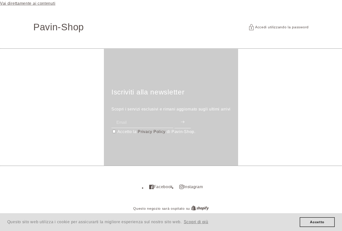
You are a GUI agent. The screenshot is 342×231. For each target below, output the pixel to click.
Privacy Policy (151, 132)
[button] (279, 27)
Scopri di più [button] (196, 222)
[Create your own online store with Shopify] (200, 208)
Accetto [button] (317, 222)
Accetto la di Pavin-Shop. (156, 132)
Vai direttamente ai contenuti (27, 3)
